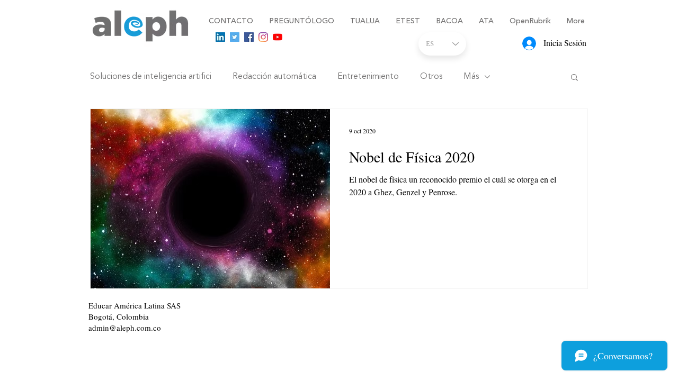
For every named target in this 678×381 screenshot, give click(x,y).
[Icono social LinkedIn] (220, 37)
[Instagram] (263, 37)
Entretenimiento (368, 76)
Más (471, 76)
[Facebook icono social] (249, 37)
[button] (574, 78)
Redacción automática (274, 76)
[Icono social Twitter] (234, 37)
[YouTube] (277, 37)
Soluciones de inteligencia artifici (150, 76)
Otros (431, 76)
